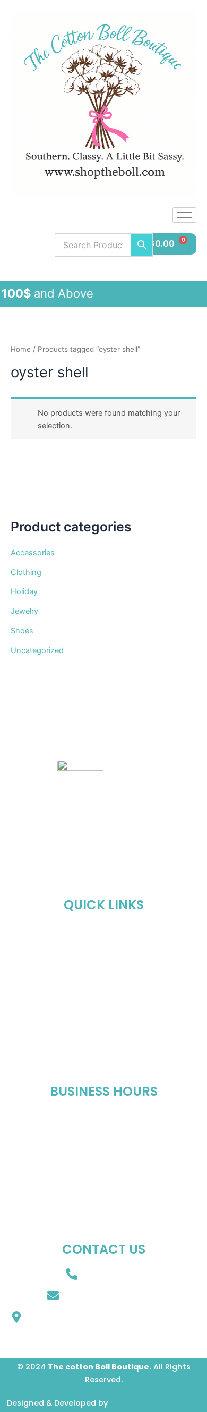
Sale (103, 1009)
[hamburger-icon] (184, 215)
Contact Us (103, 1033)
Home (21, 349)
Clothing (26, 572)
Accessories (33, 552)
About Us (103, 960)
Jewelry (24, 611)
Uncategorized (37, 650)
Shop (103, 985)
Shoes (22, 631)
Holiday (24, 591)
